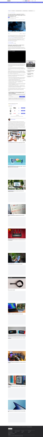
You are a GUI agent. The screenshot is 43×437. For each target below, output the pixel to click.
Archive (22, 432)
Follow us (21, 33)
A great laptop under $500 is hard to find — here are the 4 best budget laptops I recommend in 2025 (31, 65)
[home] (8, 2)
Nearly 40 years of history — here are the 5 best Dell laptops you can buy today (31, 68)
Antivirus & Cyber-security (13, 12)
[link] (10, 108)
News (8, 17)
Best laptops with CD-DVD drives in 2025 (30, 76)
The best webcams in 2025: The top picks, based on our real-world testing (31, 71)
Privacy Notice (10, 98)
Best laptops (9, 42)
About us (16, 432)
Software (9, 12)
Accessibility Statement (10, 432)
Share (9, 33)
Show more (17, 115)
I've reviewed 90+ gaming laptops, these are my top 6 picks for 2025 (31, 74)
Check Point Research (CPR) (11, 37)
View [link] (23, 110)
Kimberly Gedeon (12, 17)
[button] (17, 107)
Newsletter (24, 33)
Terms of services (15, 98)
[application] (17, 57)
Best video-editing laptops (11, 43)
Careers (29, 432)
